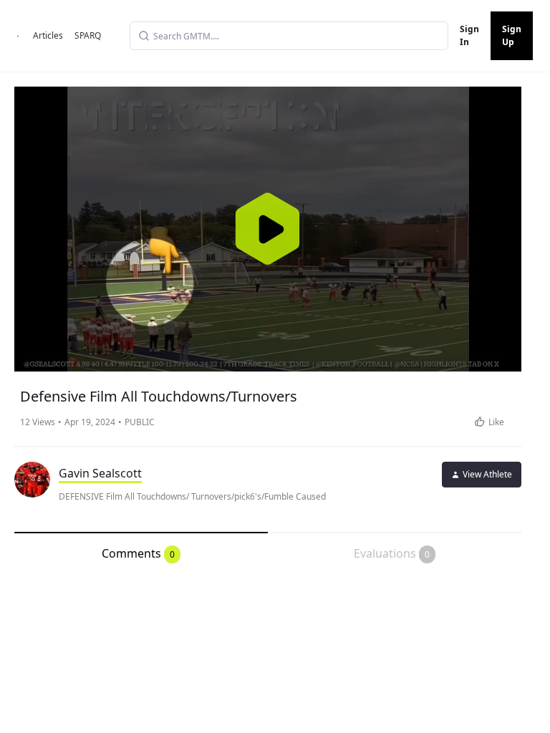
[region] (267, 229)
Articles (48, 35)
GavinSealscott (100, 473)
